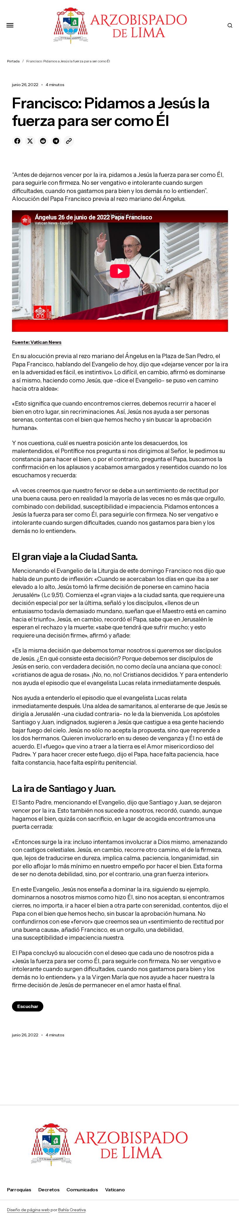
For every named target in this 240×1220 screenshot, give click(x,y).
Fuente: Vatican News (36, 342)
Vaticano (115, 1189)
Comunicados (82, 1189)
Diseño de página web (28, 1209)
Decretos (48, 1189)
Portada (13, 61)
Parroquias (19, 1189)
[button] (10, 25)
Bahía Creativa (71, 1209)
